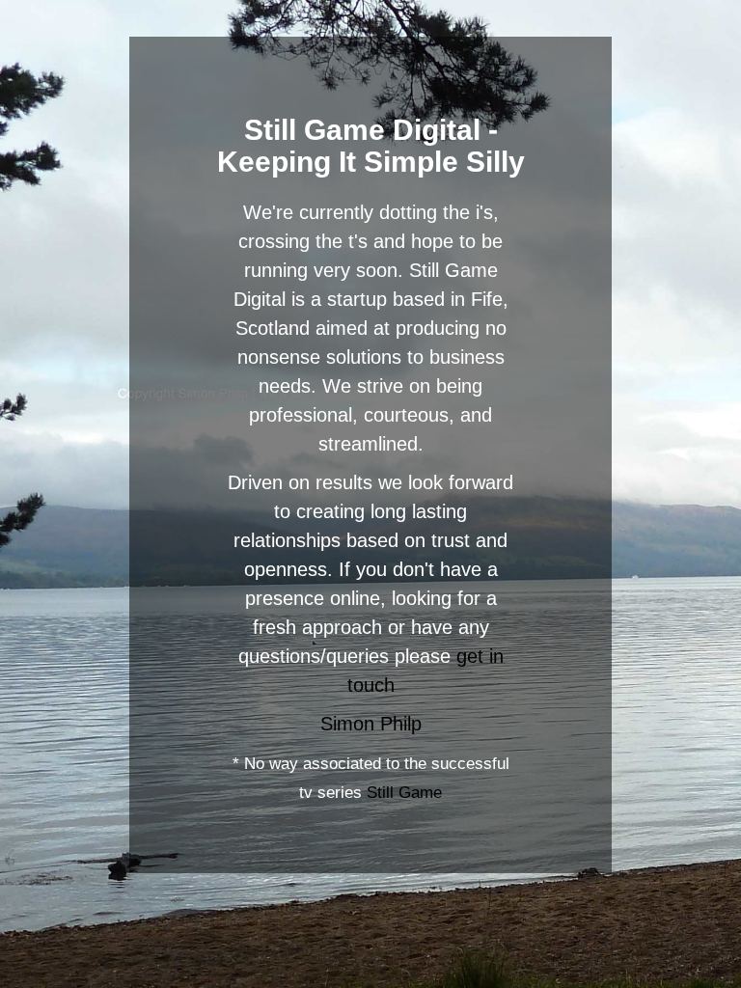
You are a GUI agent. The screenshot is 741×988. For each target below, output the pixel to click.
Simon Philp (371, 723)
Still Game (404, 792)
